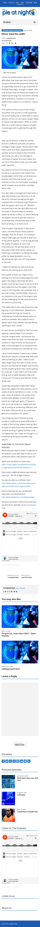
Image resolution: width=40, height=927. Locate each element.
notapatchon (11, 38)
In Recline (21, 795)
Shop (35, 3)
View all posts (20, 588)
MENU (8, 22)
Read (17, 3)
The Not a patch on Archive (12, 30)
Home (5, 3)
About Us (11, 3)
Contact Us (20, 4)
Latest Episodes (15, 565)
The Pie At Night (6, 565)
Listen (22, 3)
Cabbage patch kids (11, 669)
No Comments (7, 41)
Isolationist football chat (27, 812)
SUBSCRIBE (29, 3)
